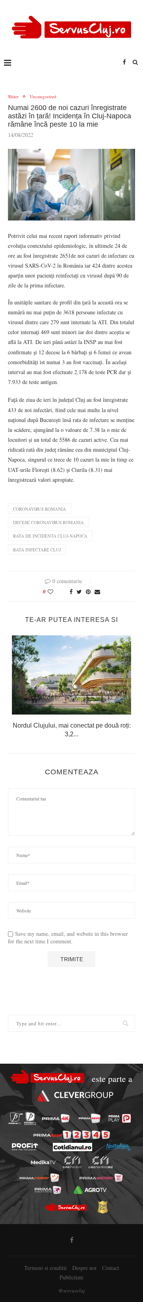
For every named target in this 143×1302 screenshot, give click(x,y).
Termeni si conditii (45, 1268)
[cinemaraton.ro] (72, 1162)
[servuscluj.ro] (65, 1207)
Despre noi (84, 1268)
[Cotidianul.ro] (72, 1147)
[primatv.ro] (16, 1118)
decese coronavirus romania (48, 522)
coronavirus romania (39, 509)
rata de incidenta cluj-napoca (50, 536)
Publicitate (71, 1277)
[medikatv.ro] (43, 1162)
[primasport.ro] (71, 1135)
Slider (13, 96)
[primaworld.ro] (48, 1190)
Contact (110, 1268)
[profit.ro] (25, 1146)
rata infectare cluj (37, 550)
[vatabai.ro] (102, 1207)
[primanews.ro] (89, 1118)
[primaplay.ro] (119, 1118)
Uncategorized (43, 96)
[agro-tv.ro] (89, 1190)
